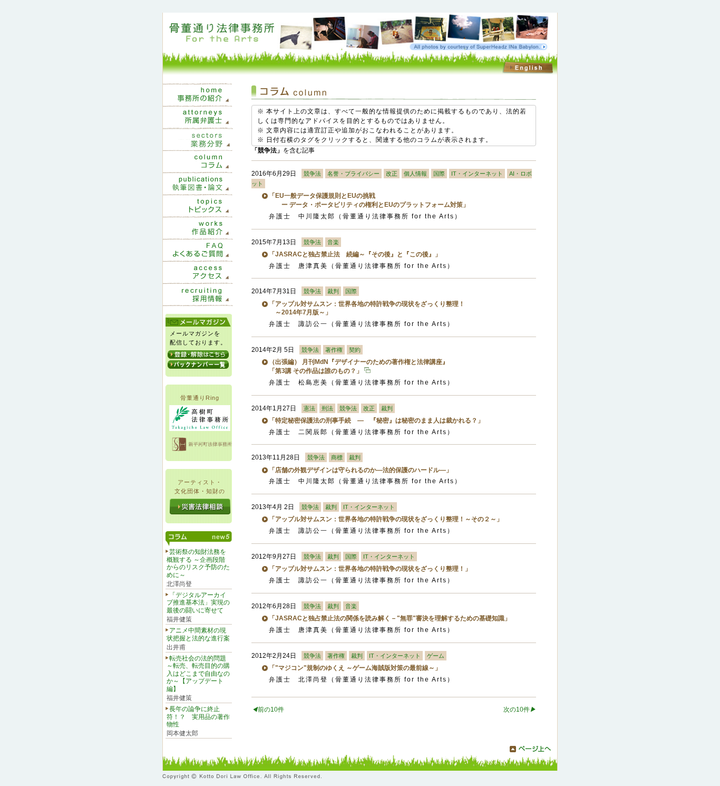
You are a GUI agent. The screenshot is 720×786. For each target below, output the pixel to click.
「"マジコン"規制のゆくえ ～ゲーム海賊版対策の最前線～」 (355, 668)
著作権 (334, 350)
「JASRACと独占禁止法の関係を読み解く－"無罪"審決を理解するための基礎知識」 (390, 618)
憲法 (309, 408)
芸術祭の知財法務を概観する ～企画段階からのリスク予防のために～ (198, 563)
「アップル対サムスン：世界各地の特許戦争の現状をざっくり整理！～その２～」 (386, 519)
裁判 (333, 291)
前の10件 (267, 709)
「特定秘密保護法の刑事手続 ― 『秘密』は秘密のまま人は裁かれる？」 (376, 420)
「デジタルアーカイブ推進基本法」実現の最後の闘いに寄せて (198, 602)
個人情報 (415, 173)
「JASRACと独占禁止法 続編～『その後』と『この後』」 (355, 254)
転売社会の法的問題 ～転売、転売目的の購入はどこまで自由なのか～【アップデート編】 (198, 674)
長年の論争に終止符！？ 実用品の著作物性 (198, 716)
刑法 (327, 408)
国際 (439, 173)
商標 (337, 457)
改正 (391, 173)
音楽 (333, 242)
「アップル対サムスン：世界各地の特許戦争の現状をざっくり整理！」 (370, 568)
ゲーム (435, 656)
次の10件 (519, 709)
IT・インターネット (477, 173)
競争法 (312, 173)
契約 (355, 350)
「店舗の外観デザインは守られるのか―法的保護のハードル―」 (360, 470)
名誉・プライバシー (353, 173)
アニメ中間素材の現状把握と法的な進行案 (198, 634)
